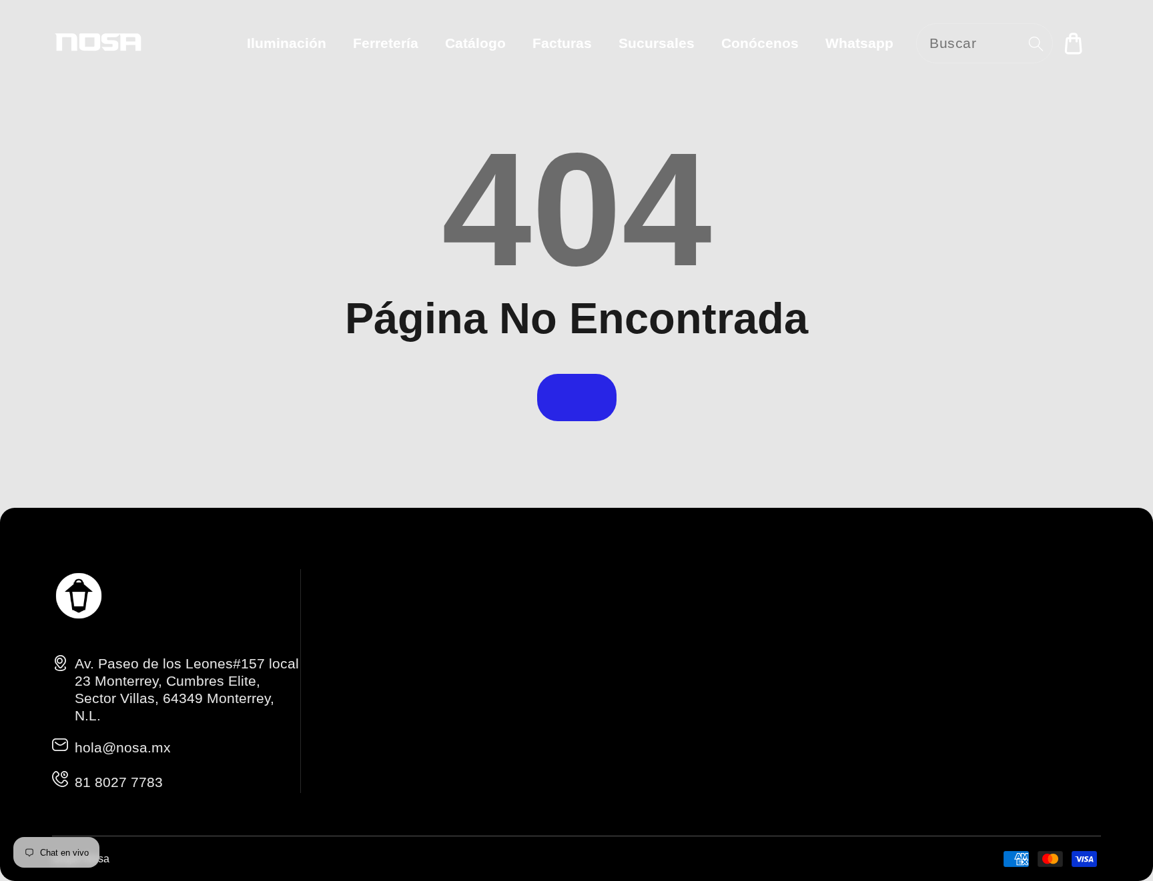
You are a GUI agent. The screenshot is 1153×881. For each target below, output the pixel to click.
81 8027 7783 (119, 782)
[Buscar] (1036, 43)
